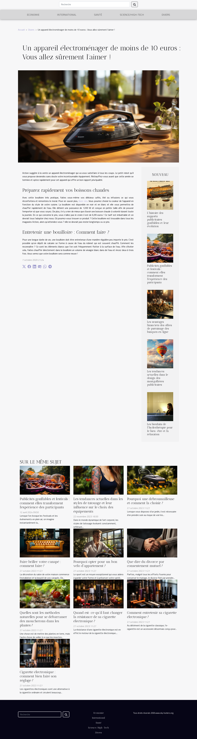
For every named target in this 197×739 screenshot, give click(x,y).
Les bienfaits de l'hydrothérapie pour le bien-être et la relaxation (160, 429)
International (66, 15)
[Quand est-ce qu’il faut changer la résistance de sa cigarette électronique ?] (98, 593)
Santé (98, 15)
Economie (33, 15)
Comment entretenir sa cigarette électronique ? (152, 615)
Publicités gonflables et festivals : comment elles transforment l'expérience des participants (159, 274)
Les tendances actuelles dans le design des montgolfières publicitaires (157, 378)
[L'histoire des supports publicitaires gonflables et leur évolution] (160, 195)
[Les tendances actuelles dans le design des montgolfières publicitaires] (160, 353)
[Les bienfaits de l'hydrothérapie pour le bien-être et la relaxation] (160, 406)
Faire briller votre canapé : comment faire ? (40, 564)
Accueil (21, 29)
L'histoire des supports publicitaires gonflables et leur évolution (158, 219)
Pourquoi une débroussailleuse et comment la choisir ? (150, 501)
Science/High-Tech (132, 15)
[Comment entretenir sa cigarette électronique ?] (152, 593)
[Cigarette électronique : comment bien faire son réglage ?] (45, 653)
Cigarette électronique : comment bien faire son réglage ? (38, 676)
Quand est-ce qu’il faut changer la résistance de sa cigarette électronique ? (98, 617)
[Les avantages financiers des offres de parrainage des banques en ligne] (160, 304)
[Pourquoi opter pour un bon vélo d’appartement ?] (98, 542)
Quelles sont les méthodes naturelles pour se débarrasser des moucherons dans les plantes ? (43, 619)
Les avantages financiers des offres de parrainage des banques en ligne (159, 327)
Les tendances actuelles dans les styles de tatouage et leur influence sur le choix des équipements (98, 505)
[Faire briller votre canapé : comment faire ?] (45, 542)
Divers (166, 15)
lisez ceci (83, 201)
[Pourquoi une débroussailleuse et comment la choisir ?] (152, 480)
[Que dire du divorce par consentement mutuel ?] (152, 542)
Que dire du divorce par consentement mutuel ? (145, 564)
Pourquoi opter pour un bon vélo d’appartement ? (95, 564)
